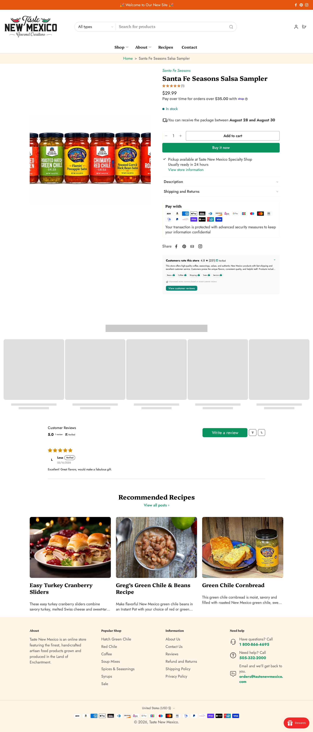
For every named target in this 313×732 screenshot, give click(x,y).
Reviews (172, 654)
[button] (233, 136)
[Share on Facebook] (176, 246)
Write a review (225, 432)
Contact (189, 47)
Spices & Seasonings (117, 669)
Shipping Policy (178, 669)
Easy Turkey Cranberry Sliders (61, 588)
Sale (104, 683)
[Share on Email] (192, 246)
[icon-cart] (304, 27)
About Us (173, 639)
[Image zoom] (90, 159)
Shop (119, 47)
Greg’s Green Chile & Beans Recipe (153, 588)
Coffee (106, 654)
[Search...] (231, 26)
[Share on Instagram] (200, 246)
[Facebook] (296, 5)
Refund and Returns (181, 661)
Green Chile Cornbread (233, 585)
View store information (186, 169)
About (141, 47)
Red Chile (109, 646)
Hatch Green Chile (116, 639)
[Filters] (252, 432)
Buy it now (221, 147)
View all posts (155, 505)
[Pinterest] (301, 5)
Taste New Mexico (163, 722)
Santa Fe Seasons (176, 70)
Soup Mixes (110, 661)
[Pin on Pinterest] (184, 246)
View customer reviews (181, 288)
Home (128, 58)
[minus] (166, 135)
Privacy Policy (176, 676)
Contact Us (174, 646)
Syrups (106, 676)
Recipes (165, 47)
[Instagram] (306, 5)
